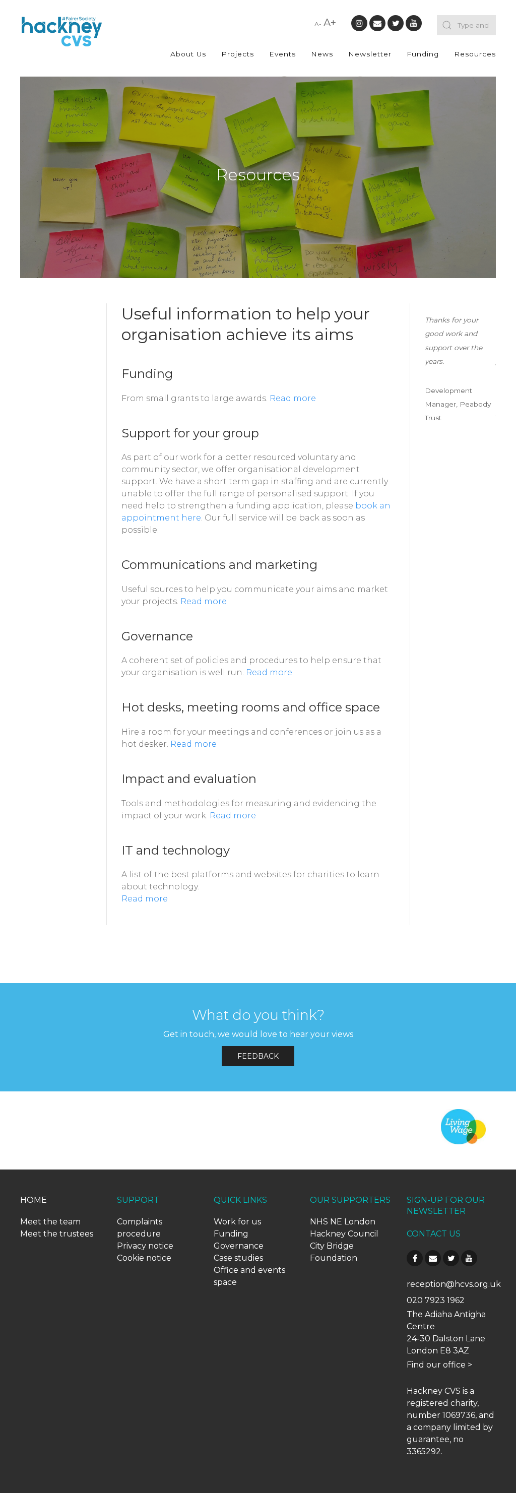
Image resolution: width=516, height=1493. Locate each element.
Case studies (238, 1258)
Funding (423, 54)
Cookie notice (144, 1258)
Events (282, 54)
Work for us (237, 1221)
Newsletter (370, 54)
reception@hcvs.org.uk (454, 1284)
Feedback (258, 1056)
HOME (33, 1200)
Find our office (436, 1365)
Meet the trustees (56, 1234)
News (322, 54)
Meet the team (50, 1221)
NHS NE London (342, 1221)
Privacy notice (145, 1246)
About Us (188, 54)
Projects (237, 54)
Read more (293, 398)
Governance (239, 1246)
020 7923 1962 (436, 1300)
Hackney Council (344, 1234)
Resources (475, 54)
